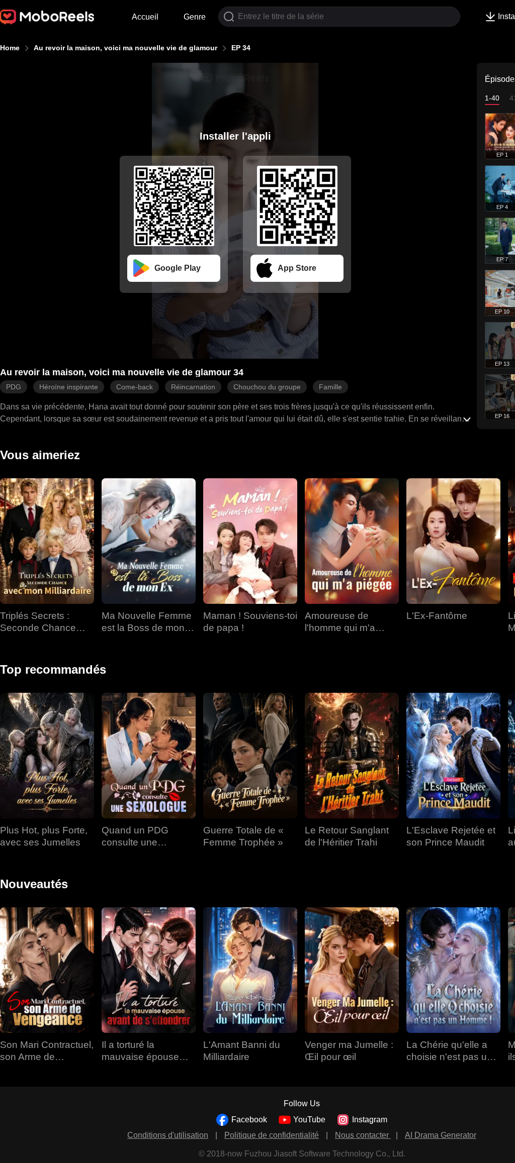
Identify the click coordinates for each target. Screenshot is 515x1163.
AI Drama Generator (440, 1135)
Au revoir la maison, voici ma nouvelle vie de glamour (125, 48)
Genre (195, 17)
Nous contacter (363, 1135)
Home (10, 48)
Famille (330, 387)
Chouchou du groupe (267, 387)
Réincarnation (193, 387)
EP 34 (240, 48)
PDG (13, 387)
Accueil (145, 17)
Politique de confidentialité (271, 1135)
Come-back (134, 387)
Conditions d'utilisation (167, 1135)
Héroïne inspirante (68, 387)
